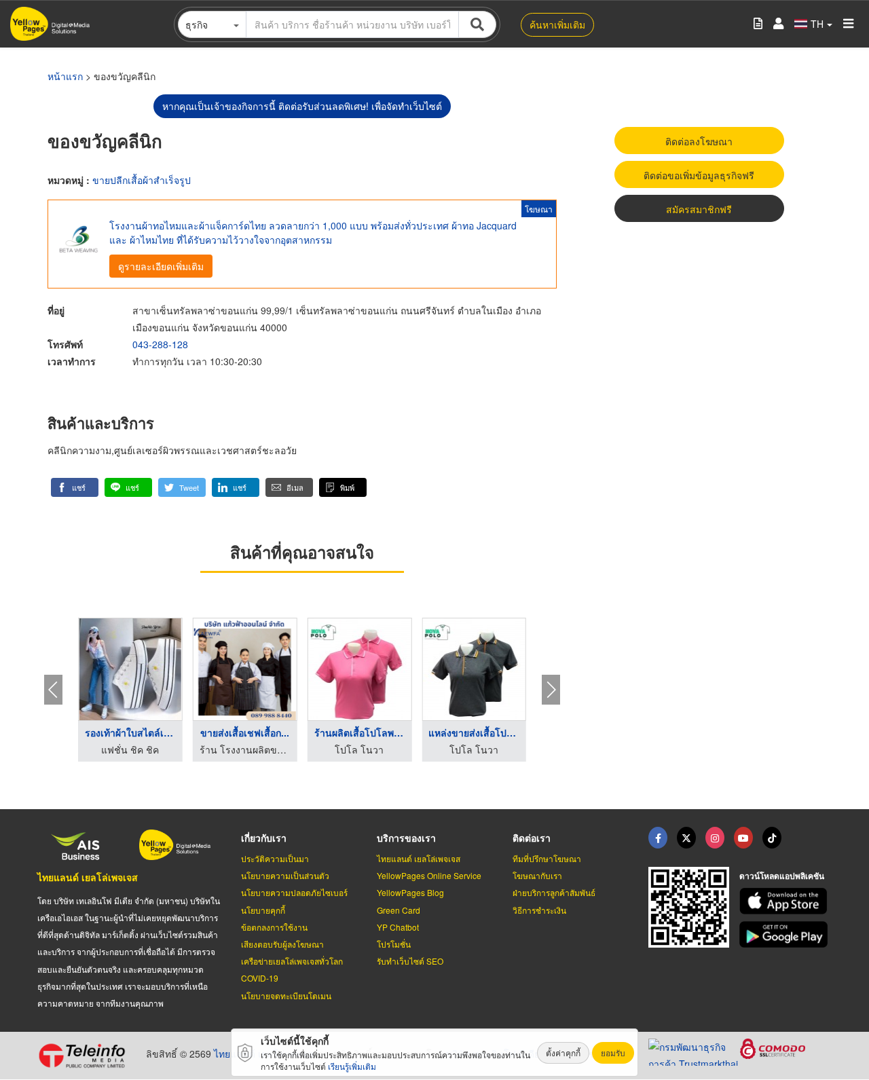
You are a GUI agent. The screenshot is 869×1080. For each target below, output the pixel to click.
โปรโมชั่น (394, 944)
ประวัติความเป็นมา (275, 858)
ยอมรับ (613, 1052)
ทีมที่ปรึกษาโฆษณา (547, 858)
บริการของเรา (406, 837)
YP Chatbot (398, 927)
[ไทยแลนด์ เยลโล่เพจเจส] (686, 838)
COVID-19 (259, 978)
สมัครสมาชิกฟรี (699, 209)
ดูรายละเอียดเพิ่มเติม (161, 266)
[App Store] (785, 901)
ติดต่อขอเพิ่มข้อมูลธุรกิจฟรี (699, 175)
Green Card (398, 910)
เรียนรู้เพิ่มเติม (352, 1066)
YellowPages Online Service (429, 875)
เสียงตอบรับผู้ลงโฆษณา (282, 944)
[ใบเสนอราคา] (758, 24)
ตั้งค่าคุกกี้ (563, 1052)
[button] (74, 487)
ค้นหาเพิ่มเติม (557, 24)
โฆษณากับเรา (537, 875)
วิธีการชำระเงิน (539, 910)
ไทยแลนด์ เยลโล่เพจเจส (87, 877)
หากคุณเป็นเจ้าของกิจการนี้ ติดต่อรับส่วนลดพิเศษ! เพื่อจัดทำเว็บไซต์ (302, 106)
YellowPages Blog (410, 892)
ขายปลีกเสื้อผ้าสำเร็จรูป (141, 180)
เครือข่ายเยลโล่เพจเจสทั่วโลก (292, 961)
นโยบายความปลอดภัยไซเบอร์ (294, 892)
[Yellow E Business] (657, 838)
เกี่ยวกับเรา (263, 837)
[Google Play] (785, 934)
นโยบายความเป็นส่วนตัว (285, 875)
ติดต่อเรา (532, 837)
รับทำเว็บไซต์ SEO (410, 961)
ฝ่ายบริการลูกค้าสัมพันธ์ (554, 892)
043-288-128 (160, 344)
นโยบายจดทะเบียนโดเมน (286, 995)
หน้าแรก (65, 76)
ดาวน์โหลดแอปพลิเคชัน (781, 876)
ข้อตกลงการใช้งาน (274, 927)
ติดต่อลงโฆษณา (699, 141)
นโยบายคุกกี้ (263, 910)
